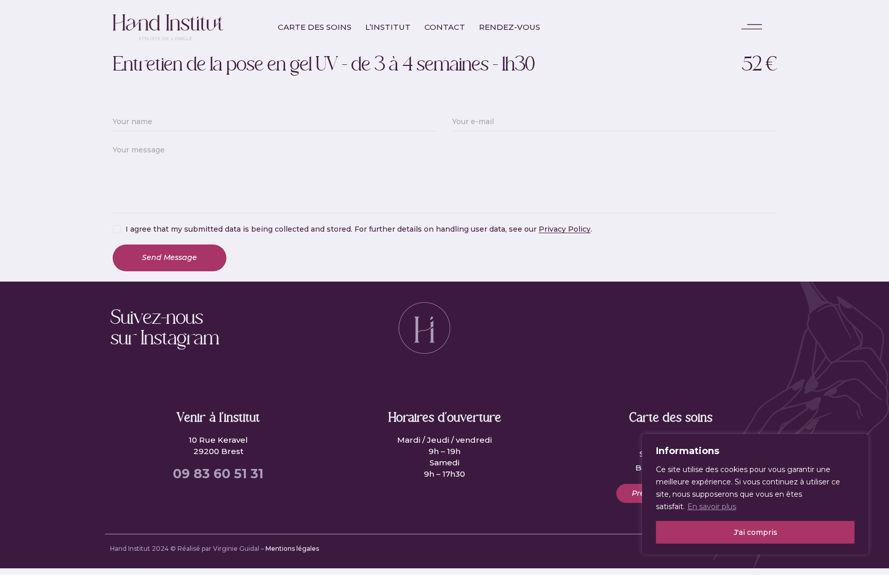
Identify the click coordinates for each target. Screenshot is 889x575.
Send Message (169, 257)
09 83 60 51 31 (218, 473)
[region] (755, 494)
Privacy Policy (565, 229)
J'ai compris (755, 532)
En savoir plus (711, 506)
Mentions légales (292, 548)
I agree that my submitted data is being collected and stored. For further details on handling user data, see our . (359, 229)
